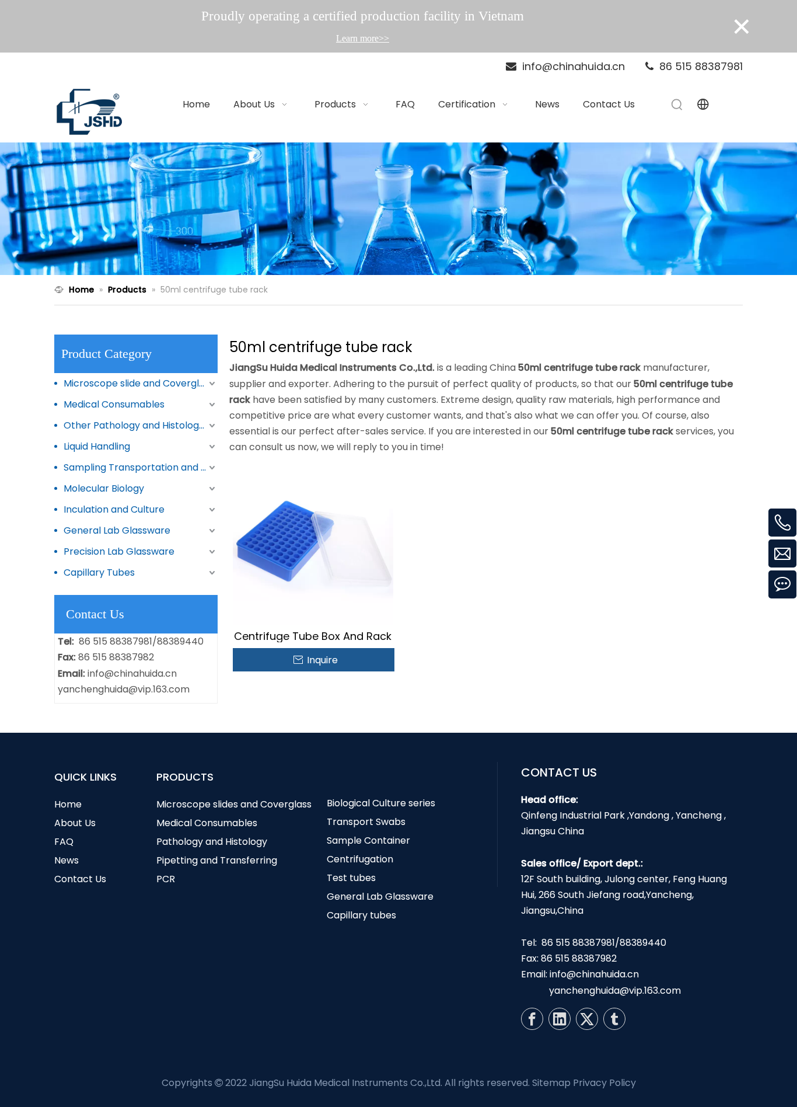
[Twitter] (587, 1019)
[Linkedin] (559, 1019)
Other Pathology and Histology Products (141, 425)
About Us (75, 823)
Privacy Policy (604, 1082)
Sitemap (551, 1082)
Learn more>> (362, 38)
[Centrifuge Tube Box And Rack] (313, 544)
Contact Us (80, 879)
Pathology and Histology (211, 841)
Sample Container (368, 840)
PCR (165, 879)
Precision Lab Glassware (119, 551)
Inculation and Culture (114, 509)
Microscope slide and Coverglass (139, 383)
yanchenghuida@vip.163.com (124, 689)
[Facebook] (532, 1019)
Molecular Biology (104, 488)
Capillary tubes (361, 915)
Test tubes (351, 878)
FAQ (64, 841)
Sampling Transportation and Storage (141, 467)
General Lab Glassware (117, 530)
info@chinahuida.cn (132, 673)
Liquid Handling (97, 446)
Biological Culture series (381, 803)
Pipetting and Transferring (216, 860)
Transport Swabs (366, 821)
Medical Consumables (114, 404)
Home (68, 804)
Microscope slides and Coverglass (234, 804)
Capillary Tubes (99, 572)
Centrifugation (360, 859)
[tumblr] (614, 1019)
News (66, 860)
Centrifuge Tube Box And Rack (312, 636)
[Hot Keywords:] (677, 105)
